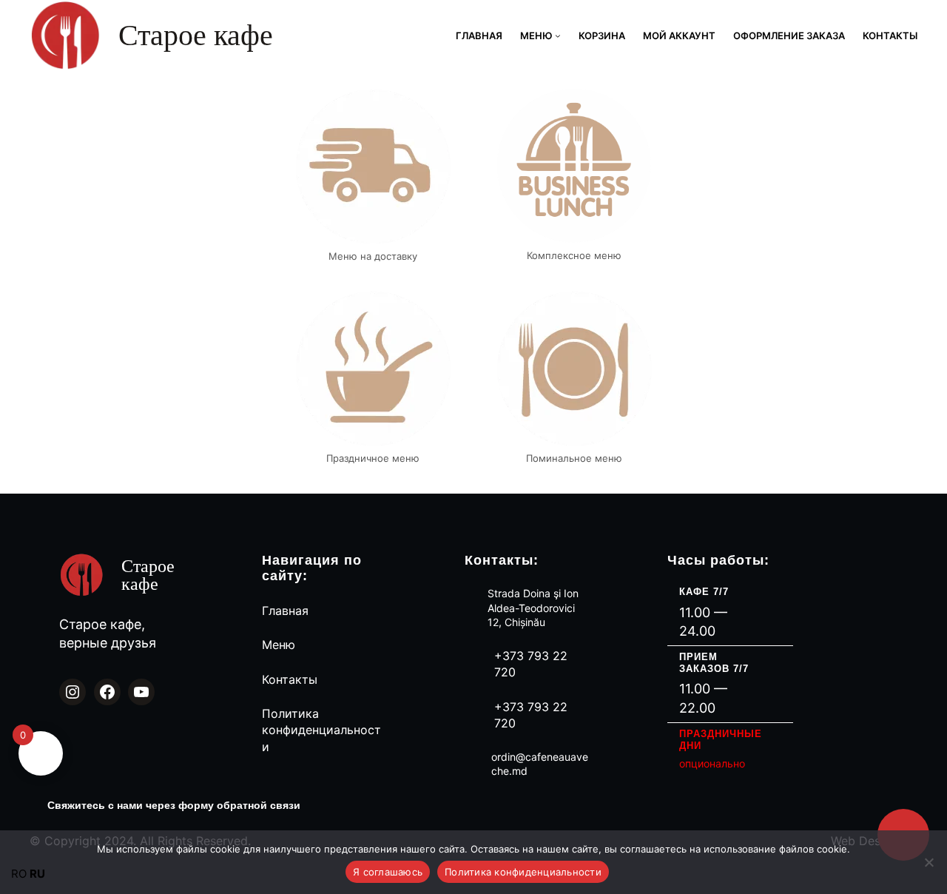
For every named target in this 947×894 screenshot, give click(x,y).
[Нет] (928, 862)
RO (19, 874)
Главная (285, 610)
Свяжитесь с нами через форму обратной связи (173, 805)
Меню (278, 644)
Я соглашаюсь (387, 872)
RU (37, 874)
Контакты (289, 679)
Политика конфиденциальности (321, 730)
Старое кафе (195, 35)
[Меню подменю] (558, 35)
